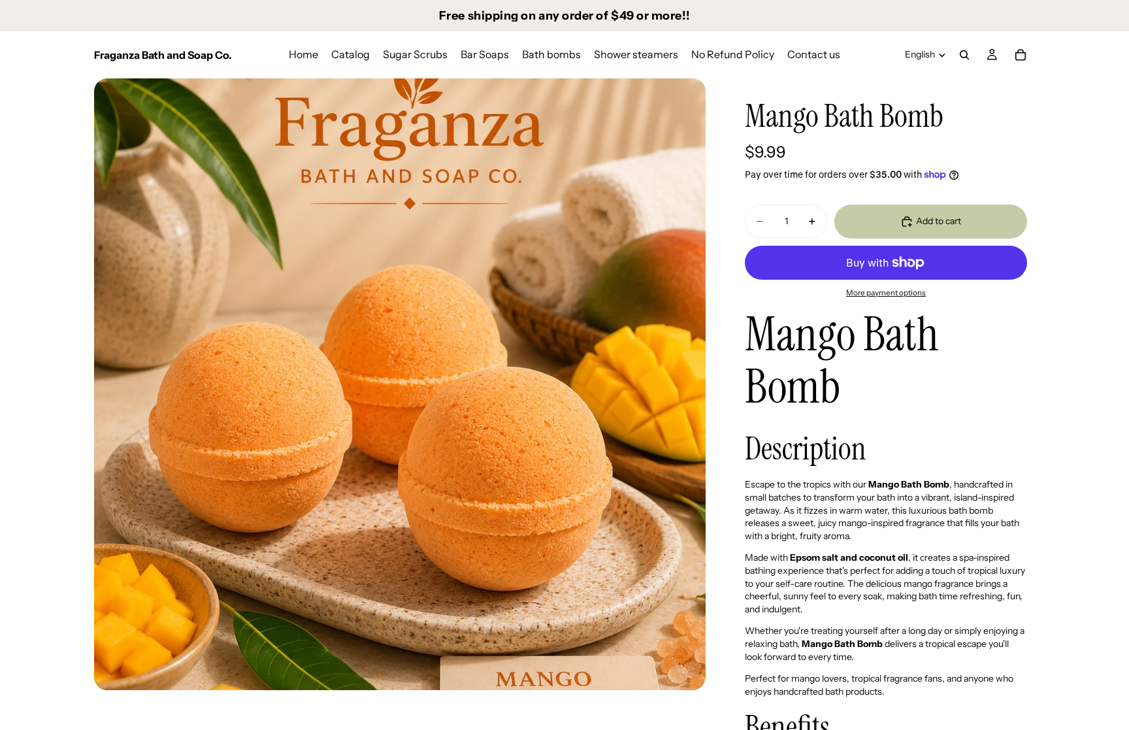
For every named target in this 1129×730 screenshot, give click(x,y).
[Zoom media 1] (400, 384)
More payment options (886, 292)
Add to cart (938, 221)
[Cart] (1020, 55)
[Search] (964, 55)
